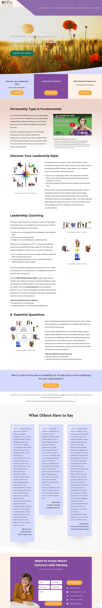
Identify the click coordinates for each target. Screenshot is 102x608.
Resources (73, 8)
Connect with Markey (22, 53)
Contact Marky (51, 385)
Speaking (65, 8)
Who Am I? (81, 8)
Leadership (58, 8)
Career (51, 8)
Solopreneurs (43, 8)
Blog (97, 8)
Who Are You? (90, 8)
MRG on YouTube (75, 603)
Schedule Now (74, 582)
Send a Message (53, 603)
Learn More (17, 92)
